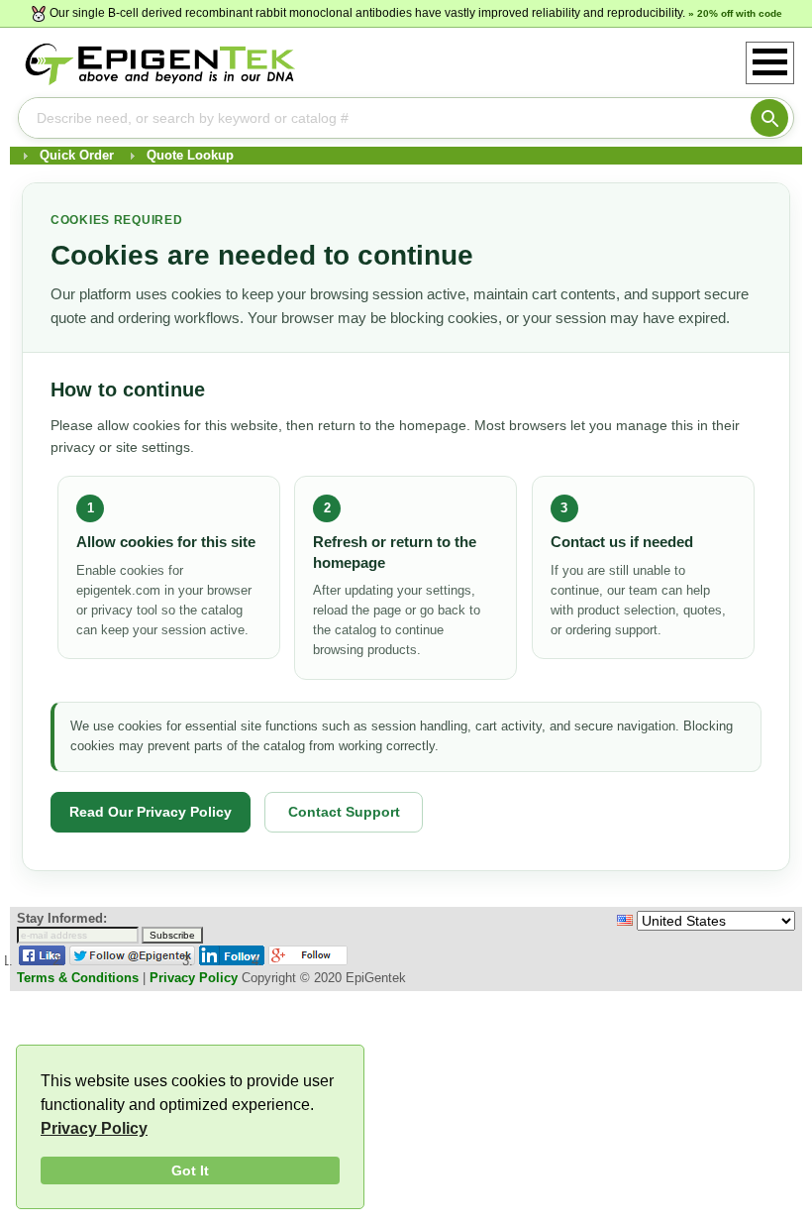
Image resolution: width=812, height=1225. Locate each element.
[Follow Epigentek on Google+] (308, 960)
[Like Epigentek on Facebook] (42, 960)
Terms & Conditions (78, 977)
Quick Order (77, 155)
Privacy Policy (94, 1128)
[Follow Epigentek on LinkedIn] (231, 960)
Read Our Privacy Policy (150, 812)
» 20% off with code (735, 13)
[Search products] (769, 118)
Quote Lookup (190, 155)
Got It (190, 1170)
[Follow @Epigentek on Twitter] (132, 960)
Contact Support (344, 812)
